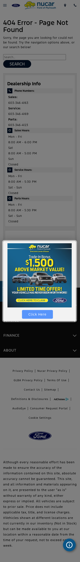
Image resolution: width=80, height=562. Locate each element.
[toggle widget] (69, 545)
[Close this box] (76, 241)
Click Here (37, 314)
